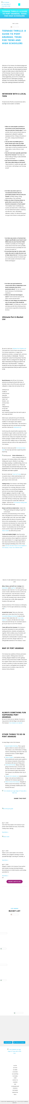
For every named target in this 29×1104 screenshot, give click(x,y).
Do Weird (14, 956)
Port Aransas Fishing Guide (20, 502)
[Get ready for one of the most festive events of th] (14, 1035)
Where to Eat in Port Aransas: (12, 781)
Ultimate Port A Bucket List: (12, 776)
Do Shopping (14, 988)
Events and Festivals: (10, 764)
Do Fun (14, 925)
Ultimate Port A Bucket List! (19, 348)
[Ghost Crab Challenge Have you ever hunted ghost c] (23, 1023)
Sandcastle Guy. (17, 427)
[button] (19, 4)
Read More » (5, 832)
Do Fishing (14, 1004)
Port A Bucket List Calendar (16, 723)
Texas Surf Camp (16, 474)
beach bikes (5, 588)
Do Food (14, 940)
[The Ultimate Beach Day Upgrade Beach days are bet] (5, 1023)
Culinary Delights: (9, 757)
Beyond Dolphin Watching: (11, 746)
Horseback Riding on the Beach (9, 616)
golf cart (14, 588)
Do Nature (14, 972)
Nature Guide (5, 530)
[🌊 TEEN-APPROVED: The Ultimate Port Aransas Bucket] (5, 1035)
